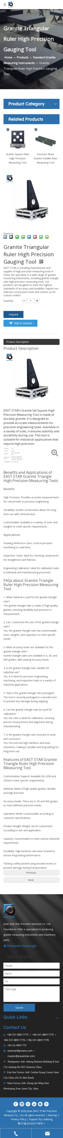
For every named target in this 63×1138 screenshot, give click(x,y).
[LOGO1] (11, 911)
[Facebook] (15, 1104)
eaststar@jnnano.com (20, 1050)
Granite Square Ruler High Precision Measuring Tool (17, 158)
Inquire (13, 314)
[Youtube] (34, 1104)
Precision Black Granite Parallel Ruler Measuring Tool (45, 158)
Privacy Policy (18, 1119)
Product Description (17, 341)
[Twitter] (28, 1104)
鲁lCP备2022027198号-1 (31, 1123)
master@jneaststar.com (21, 1056)
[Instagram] (40, 1104)
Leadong (47, 1119)
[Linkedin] (22, 1104)
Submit (19, 1007)
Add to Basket (23, 323)
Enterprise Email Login (20, 946)
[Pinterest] (46, 1104)
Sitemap (52, 1115)
